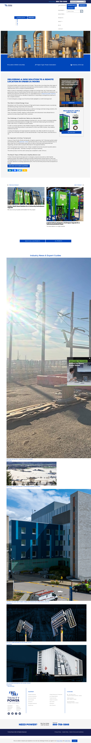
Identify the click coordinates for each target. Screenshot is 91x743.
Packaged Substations (32, 703)
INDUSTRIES (10, 707)
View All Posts (11, 686)
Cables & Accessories (53, 699)
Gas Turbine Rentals (32, 698)
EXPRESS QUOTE (21, 17)
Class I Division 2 (53, 705)
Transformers (30, 705)
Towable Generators (32, 694)
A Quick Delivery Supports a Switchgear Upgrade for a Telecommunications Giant (63, 223)
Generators (30, 701)
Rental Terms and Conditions (76, 732)
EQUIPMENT (10, 705)
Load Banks (52, 703)
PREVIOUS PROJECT (14, 185)
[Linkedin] (10, 170)
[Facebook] (15, 170)
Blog (59, 25)
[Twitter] (20, 170)
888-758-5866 (61, 2)
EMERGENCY (31, 17)
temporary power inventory (49, 93)
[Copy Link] (24, 170)
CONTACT (18, 710)
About (60, 21)
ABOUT (9, 710)
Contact (60, 29)
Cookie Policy (65, 732)
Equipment (61, 10)
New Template (31, 699)
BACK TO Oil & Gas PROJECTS (32, 241)
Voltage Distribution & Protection (56, 694)
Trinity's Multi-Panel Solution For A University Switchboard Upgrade (26, 206)
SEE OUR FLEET (71, 132)
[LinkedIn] (9, 713)
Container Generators (32, 696)
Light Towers (52, 701)
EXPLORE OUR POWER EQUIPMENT (19, 166)
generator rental (24, 141)
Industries (61, 14)
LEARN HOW (71, 102)
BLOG (17, 705)
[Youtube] (12, 713)
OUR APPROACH (62, 5)
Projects (60, 17)
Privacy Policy (58, 732)
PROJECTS (10, 708)
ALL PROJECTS (58, 241)
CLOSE (74, 740)
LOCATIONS (18, 708)
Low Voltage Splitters (54, 696)
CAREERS (18, 707)
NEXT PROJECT (78, 185)
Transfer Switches (53, 698)
